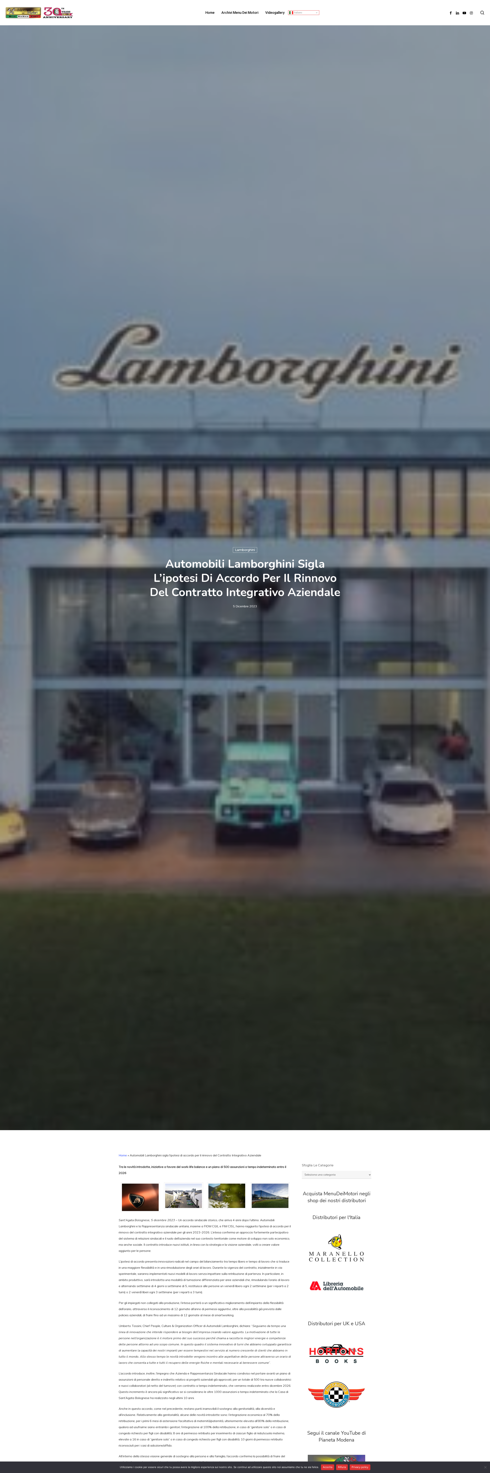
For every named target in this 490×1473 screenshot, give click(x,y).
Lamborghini (245, 550)
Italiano (297, 12)
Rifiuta (342, 1467)
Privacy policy (360, 1467)
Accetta (327, 1467)
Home (123, 1155)
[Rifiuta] (485, 1467)
